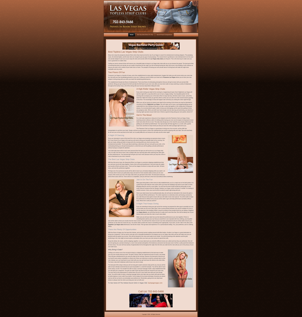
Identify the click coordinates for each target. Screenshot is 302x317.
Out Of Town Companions (164, 34)
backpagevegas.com (155, 283)
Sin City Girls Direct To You (145, 34)
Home (131, 34)
